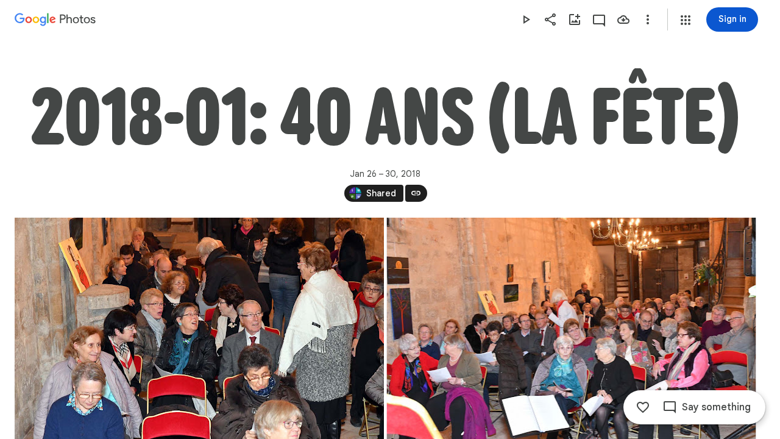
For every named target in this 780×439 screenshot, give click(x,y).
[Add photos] (574, 19)
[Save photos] (623, 19)
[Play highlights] (526, 19)
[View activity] (599, 19)
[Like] (643, 407)
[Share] (550, 19)
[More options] (648, 19)
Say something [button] (716, 407)
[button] (685, 20)
